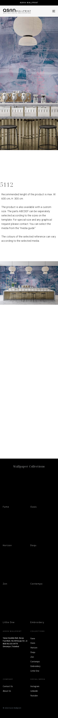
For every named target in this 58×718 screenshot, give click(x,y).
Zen (5, 583)
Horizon (7, 545)
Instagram (34, 686)
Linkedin (34, 691)
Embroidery (37, 622)
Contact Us (8, 686)
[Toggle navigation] (46, 11)
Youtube (34, 695)
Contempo (36, 583)
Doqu (33, 545)
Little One (9, 622)
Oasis (33, 506)
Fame (6, 506)
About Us (7, 691)
